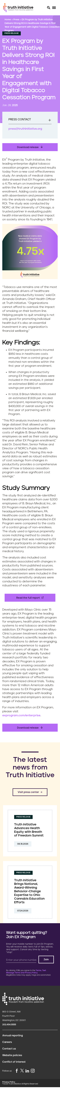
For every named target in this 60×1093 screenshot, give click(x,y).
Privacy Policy (8, 1082)
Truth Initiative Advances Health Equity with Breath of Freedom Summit (29, 830)
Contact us (9, 1048)
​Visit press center (28, 792)
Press (16, 20)
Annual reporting (12, 1035)
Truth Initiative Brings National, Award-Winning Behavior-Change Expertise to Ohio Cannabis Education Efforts (29, 891)
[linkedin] (27, 1071)
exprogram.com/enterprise (21, 715)
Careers (7, 1042)
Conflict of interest (14, 1062)
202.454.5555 (9, 1025)
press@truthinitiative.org (25, 129)
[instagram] (33, 1071)
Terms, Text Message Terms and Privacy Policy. (26, 971)
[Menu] (54, 8)
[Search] (48, 7)
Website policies (12, 1055)
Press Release (11, 33)
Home (8, 20)
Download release (28, 147)
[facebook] (17, 1071)
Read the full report (28, 598)
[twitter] (22, 1070)
